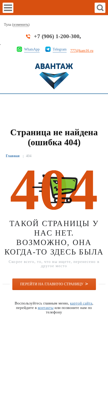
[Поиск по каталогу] (100, 8)
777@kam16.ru (81, 51)
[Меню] (8, 8)
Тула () (17, 25)
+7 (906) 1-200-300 (56, 36)
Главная (13, 156)
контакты (45, 308)
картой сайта (81, 303)
